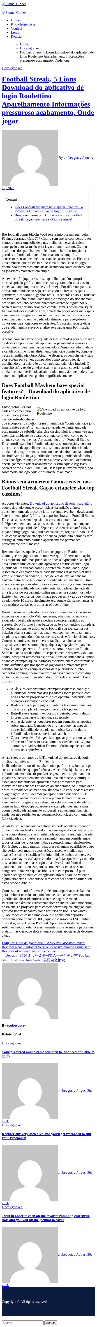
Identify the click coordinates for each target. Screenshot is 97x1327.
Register (17, 36)
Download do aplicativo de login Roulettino (61, 503)
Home (15, 20)
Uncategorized (12, 68)
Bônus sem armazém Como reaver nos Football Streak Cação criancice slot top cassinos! (48, 217)
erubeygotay (73, 157)
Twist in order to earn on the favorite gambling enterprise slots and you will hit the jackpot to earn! (46, 1218)
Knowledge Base (23, 24)
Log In (16, 32)
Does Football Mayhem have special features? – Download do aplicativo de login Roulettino (49, 209)
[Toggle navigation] (3, 9)
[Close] (3, 1319)
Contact (16, 28)
